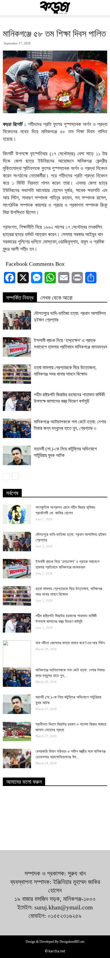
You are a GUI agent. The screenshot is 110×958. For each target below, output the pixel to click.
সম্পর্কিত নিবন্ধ (20, 298)
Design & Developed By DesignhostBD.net (55, 942)
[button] (102, 7)
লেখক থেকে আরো (56, 298)
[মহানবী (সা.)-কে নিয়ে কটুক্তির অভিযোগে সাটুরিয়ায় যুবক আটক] (17, 455)
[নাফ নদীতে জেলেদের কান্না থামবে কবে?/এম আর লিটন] (17, 654)
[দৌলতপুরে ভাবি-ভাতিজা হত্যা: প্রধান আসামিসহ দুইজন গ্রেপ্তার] (17, 320)
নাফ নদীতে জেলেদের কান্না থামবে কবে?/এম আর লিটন (70, 643)
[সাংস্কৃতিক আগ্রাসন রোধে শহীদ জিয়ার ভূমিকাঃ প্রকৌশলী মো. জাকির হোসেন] (17, 514)
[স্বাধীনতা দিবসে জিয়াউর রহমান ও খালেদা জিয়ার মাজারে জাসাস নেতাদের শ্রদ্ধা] (17, 731)
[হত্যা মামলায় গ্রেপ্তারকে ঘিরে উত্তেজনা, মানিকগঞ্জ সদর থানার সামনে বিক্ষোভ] (17, 374)
